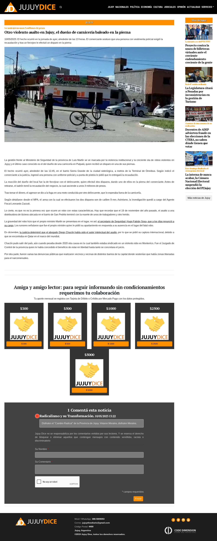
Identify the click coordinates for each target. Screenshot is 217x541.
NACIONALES (122, 7)
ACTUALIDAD (193, 7)
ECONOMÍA (146, 7)
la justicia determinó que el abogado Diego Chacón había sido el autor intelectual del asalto (68, 232)
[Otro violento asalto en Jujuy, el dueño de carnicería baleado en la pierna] (89, 94)
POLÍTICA (135, 7)
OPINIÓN (181, 7)
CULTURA (158, 7)
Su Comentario (43, 461)
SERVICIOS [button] (207, 7)
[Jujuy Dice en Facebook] (173, 520)
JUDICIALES (170, 7)
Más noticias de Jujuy (199, 198)
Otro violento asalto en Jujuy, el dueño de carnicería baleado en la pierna (67, 32)
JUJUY (111, 7)
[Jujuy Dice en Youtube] (188, 520)
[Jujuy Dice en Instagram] (183, 520)
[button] (61, 7)
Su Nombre (41, 449)
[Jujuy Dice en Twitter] (178, 520)
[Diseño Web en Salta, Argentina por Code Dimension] (181, 530)
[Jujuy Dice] (29, 7)
